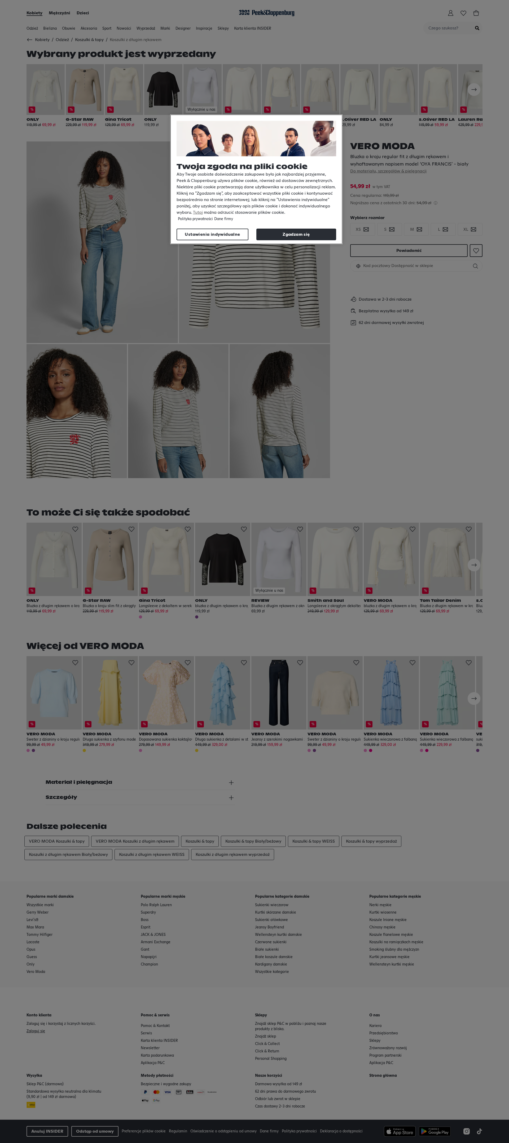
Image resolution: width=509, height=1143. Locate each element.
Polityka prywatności (195, 219)
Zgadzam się (296, 234)
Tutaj (198, 212)
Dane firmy (223, 219)
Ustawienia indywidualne (212, 234)
